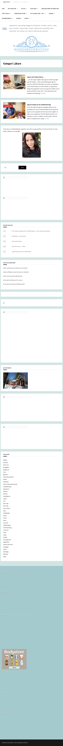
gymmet (5, 474)
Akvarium (5, 462)
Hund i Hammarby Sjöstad (10, 484)
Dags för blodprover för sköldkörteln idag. (39, 104)
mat (4, 501)
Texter (23, 8)
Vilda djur (33, 8)
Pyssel (5, 515)
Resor (4, 520)
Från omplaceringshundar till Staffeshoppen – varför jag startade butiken (31, 231)
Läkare (6, 78)
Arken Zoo (6, 465)
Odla (4, 511)
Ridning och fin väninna (16, 280)
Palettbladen (6, 513)
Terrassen (6, 530)
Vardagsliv (6, 547)
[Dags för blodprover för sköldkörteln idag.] (14, 110)
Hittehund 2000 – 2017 (37, 13)
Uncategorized (7, 539)
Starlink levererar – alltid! (18, 246)
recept (5, 518)
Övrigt (26, 18)
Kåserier (5, 491)
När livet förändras (17, 241)
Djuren (51, 13)
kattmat (5, 494)
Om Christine (12, 8)
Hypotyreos (5, 13)
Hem (3, 8)
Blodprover (8, 106)
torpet (4, 535)
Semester (5, 523)
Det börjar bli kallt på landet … (15, 276)
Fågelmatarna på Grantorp (50, 8)
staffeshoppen (7, 525)
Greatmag (20, 742)
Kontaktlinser (6, 496)
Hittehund (5, 482)
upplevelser (6, 542)
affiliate (5, 460)
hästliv (5, 479)
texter (4, 532)
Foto (4, 472)
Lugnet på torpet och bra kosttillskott (21, 251)
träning (5, 537)
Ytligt (4, 556)
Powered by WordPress (7, 742)
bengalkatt (6, 467)
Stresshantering (7, 527)
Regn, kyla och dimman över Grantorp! (17, 268)
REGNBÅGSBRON (6, 18)
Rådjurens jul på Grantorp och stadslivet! (18, 272)
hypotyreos (6, 489)
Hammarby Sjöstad (8, 477)
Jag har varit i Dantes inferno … (35, 77)
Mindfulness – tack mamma (20, 2)
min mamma (6, 508)
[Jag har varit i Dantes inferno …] (14, 82)
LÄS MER (43, 93)
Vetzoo (5, 549)
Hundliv (18, 18)
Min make (5, 503)
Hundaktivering (7, 486)
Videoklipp (6, 552)
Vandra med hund (20, 13)
